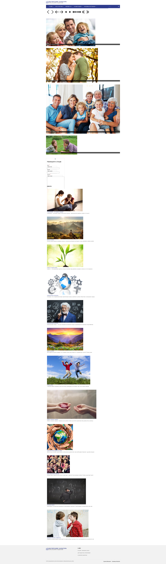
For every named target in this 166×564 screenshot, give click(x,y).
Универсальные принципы (52, 295)
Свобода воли (50, 385)
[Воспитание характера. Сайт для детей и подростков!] (61, 549)
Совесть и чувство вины (52, 267)
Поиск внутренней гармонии (53, 473)
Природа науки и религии (52, 323)
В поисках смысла (50, 505)
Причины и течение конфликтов (54, 537)
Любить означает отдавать (52, 419)
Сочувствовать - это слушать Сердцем (55, 212)
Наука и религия (50, 351)
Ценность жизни (50, 239)
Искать (118, 6)
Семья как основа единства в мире (54, 450)
